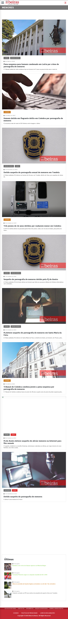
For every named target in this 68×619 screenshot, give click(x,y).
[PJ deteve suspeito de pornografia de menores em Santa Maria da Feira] (34, 314)
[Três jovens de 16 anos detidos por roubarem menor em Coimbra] (34, 207)
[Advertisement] (34, 517)
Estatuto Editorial (10, 608)
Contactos (21, 608)
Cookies (16, 613)
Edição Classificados (41, 608)
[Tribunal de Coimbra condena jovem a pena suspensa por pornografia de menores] (34, 368)
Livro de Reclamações (47, 613)
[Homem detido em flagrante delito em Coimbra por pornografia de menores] (34, 100)
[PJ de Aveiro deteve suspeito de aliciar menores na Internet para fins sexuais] (34, 423)
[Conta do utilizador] (65, 2)
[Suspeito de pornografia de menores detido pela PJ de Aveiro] (34, 260)
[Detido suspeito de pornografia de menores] (34, 477)
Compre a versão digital (56, 608)
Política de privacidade (29, 613)
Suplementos (29, 608)
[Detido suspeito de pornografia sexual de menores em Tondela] (34, 153)
